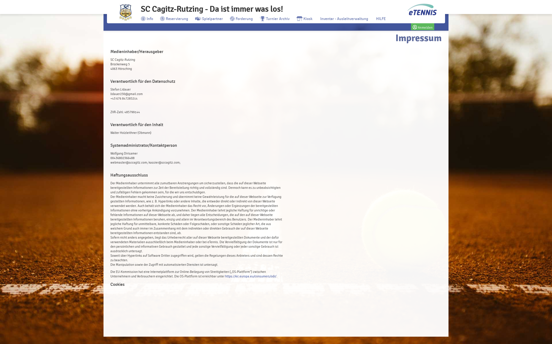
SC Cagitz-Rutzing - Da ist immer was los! (212, 9)
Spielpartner (212, 19)
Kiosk (307, 19)
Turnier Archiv (277, 19)
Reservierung (176, 19)
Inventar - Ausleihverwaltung (343, 19)
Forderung (244, 19)
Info (149, 19)
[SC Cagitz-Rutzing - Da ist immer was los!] (125, 12)
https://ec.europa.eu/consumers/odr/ (250, 276)
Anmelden (425, 28)
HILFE (380, 19)
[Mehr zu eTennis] (421, 10)
